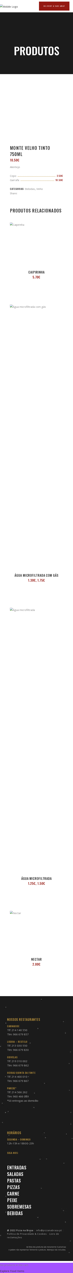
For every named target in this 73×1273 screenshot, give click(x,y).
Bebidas (30, 189)
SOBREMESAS (19, 1206)
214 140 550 (19, 1030)
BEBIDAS (15, 1213)
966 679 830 (21, 1050)
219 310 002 (19, 1061)
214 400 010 (19, 1076)
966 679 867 (21, 1081)
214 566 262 (19, 1092)
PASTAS (14, 1180)
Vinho (39, 189)
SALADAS (15, 1174)
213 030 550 (19, 1045)
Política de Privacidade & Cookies (27, 1233)
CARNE (13, 1193)
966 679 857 (21, 1034)
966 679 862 (21, 1065)
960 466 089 (21, 1096)
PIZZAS (13, 1187)
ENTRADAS (16, 1167)
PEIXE (12, 1200)
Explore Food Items (12, 1271)
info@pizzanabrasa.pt (49, 1230)
